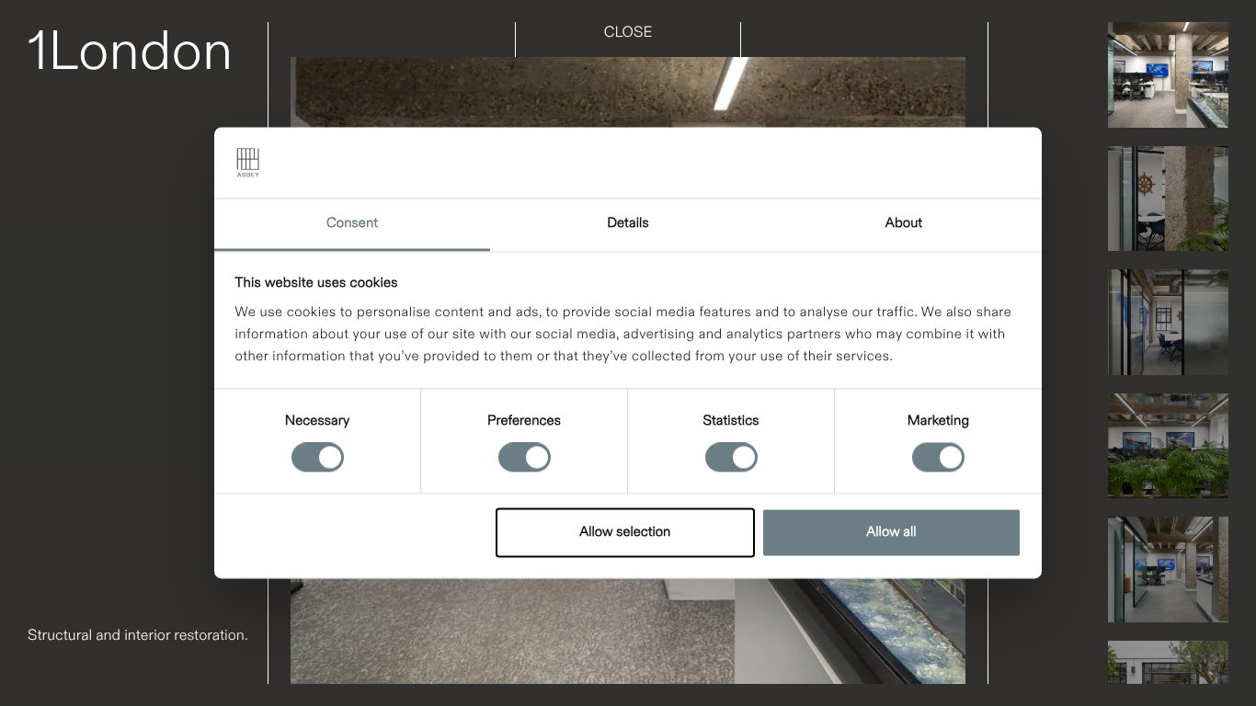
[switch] (524, 458)
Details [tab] (628, 223)
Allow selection (624, 532)
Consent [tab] (352, 223)
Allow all (891, 532)
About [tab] (903, 223)
